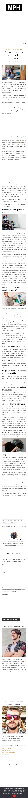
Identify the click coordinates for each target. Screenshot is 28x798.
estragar (20, 520)
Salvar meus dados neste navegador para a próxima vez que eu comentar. (13, 590)
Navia (3, 756)
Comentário (5, 594)
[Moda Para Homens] (14, 7)
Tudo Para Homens (7, 748)
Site (3, 580)
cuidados (9, 49)
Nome (4, 564)
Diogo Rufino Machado (10, 526)
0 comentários (22, 526)
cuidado (10, 520)
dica (14, 49)
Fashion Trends (6, 750)
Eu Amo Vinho (5, 754)
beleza (4, 520)
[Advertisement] (14, 29)
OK (14, 795)
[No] (26, 792)
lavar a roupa (11, 522)
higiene (19, 49)
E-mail (4, 572)
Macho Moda (5, 758)
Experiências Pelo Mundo (8, 752)
